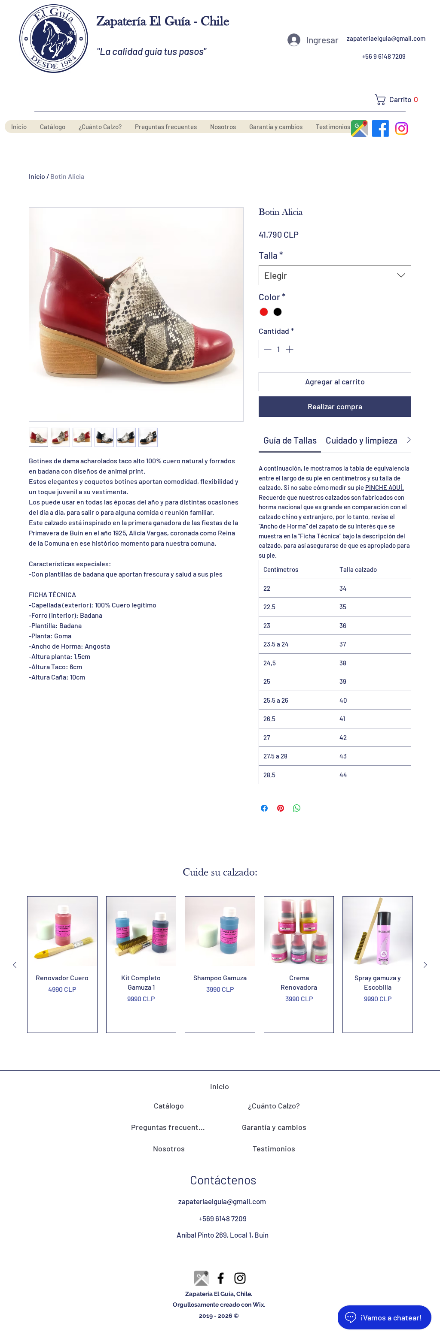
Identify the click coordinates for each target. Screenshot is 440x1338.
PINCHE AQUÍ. (384, 487)
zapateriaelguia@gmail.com (386, 38)
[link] (290, 440)
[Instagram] (401, 128)
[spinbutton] (278, 349)
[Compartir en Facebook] (264, 808)
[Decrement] (266, 349)
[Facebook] (380, 128)
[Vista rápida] (62, 931)
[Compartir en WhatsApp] (297, 808)
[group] (220, 964)
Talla (271, 255)
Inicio (37, 176)
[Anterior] (14, 965)
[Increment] (290, 349)
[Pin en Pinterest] (280, 808)
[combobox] (335, 275)
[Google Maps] (359, 128)
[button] (399, 99)
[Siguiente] (425, 965)
